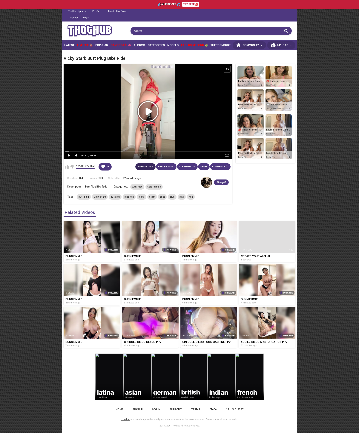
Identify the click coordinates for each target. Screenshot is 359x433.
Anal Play (137, 186)
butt (162, 197)
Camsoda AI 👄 (121, 45)
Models (173, 45)
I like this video (67, 167)
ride (191, 197)
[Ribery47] (206, 182)
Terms (195, 409)
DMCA (213, 409)
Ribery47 (221, 182)
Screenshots (187, 166)
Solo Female (154, 186)
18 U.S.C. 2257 (234, 409)
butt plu (115, 197)
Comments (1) (220, 166)
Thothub (175, 425)
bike (182, 197)
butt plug (84, 197)
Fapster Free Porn (117, 11)
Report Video (166, 166)
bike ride (129, 197)
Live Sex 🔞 (85, 45)
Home (119, 409)
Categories (156, 45)
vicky (141, 197)
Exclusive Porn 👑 (194, 45)
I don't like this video (72, 167)
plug (172, 197)
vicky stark (100, 197)
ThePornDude (221, 45)
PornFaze (97, 11)
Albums (139, 45)
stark (152, 197)
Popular (101, 45)
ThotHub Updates (77, 11)
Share (204, 166)
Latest (69, 45)
